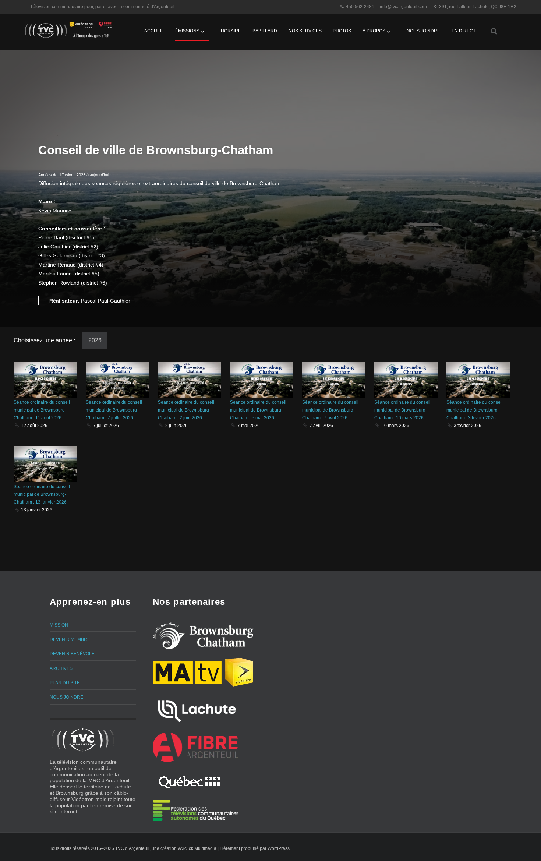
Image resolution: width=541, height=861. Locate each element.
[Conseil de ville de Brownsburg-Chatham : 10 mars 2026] (406, 380)
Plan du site (65, 682)
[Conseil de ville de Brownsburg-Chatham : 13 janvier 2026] (45, 464)
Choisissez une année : (45, 340)
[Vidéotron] (239, 672)
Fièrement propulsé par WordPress (255, 848)
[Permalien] (17, 425)
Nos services (305, 30)
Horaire (231, 30)
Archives (61, 668)
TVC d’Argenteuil (132, 848)
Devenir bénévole (72, 653)
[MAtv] (187, 672)
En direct (463, 30)
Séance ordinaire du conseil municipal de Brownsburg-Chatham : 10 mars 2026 (402, 410)
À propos (374, 30)
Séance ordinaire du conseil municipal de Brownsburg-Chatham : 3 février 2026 (474, 410)
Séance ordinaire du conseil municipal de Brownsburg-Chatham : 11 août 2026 (42, 410)
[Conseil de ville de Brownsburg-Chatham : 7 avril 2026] (333, 380)
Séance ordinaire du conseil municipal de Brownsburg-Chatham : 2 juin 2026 (186, 410)
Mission (59, 625)
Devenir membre (70, 639)
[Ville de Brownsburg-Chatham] (203, 635)
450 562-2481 (360, 6)
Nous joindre (423, 30)
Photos (342, 30)
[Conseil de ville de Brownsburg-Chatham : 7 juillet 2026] (117, 380)
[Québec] (189, 781)
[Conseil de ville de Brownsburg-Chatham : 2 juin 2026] (189, 380)
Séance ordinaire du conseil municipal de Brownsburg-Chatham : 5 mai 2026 (258, 410)
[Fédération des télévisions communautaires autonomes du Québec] (195, 810)
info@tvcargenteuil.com (403, 6)
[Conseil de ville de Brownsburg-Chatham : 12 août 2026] (45, 380)
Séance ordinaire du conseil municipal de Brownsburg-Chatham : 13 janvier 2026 (42, 494)
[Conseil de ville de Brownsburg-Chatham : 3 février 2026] (478, 380)
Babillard (264, 30)
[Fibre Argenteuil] (195, 747)
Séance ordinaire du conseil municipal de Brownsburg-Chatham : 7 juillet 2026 (114, 410)
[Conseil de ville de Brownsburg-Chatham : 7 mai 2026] (261, 380)
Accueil (154, 30)
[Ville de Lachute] (196, 709)
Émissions (187, 30)
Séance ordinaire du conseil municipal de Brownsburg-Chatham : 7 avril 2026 (330, 410)
